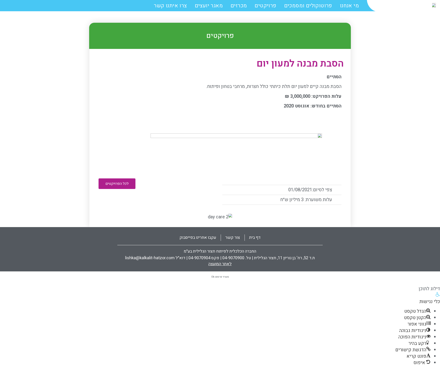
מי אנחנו (349, 6)
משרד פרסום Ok (220, 277)
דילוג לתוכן (429, 288)
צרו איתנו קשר (170, 6)
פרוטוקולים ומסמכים (308, 6)
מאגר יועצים (209, 6)
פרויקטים (265, 6)
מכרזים (239, 6)
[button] (117, 183)
